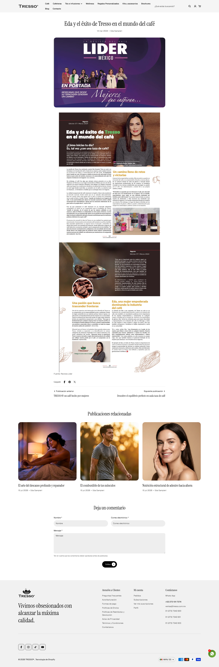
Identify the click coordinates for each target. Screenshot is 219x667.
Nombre (58, 517)
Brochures (145, 3)
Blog (47, 8)
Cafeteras (57, 3)
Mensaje (58, 530)
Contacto (57, 8)
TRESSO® (30, 659)
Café (47, 3)
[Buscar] (189, 6)
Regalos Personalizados (108, 3)
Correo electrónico (120, 517)
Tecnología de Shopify (45, 659)
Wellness (90, 3)
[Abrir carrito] (199, 6)
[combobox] (173, 6)
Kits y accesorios (130, 3)
